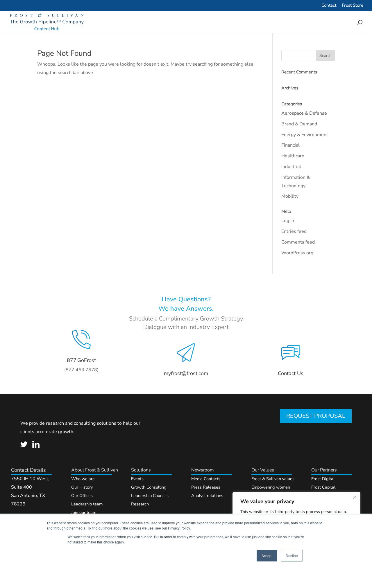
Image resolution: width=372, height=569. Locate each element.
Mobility (289, 196)
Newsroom (202, 470)
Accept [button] (267, 555)
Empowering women (270, 487)
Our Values (262, 470)
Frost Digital (323, 479)
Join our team (83, 512)
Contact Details (28, 470)
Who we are (83, 479)
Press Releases (205, 487)
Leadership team (87, 504)
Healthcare (292, 156)
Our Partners (324, 470)
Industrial (291, 166)
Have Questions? (186, 299)
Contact (328, 5)
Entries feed (294, 231)
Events (137, 479)
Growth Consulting (149, 487)
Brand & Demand (299, 124)
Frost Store (352, 5)
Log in (287, 220)
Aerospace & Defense (304, 113)
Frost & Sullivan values (272, 479)
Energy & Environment (304, 135)
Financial (290, 145)
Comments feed (298, 242)
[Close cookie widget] (354, 497)
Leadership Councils (150, 495)
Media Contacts (205, 479)
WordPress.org (297, 253)
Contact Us (290, 373)
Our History (82, 487)
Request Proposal (315, 416)
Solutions (141, 470)
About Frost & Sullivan (94, 470)
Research (140, 504)
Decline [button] (292, 555)
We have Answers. (186, 308)
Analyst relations (207, 495)
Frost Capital (323, 487)
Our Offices (82, 495)
